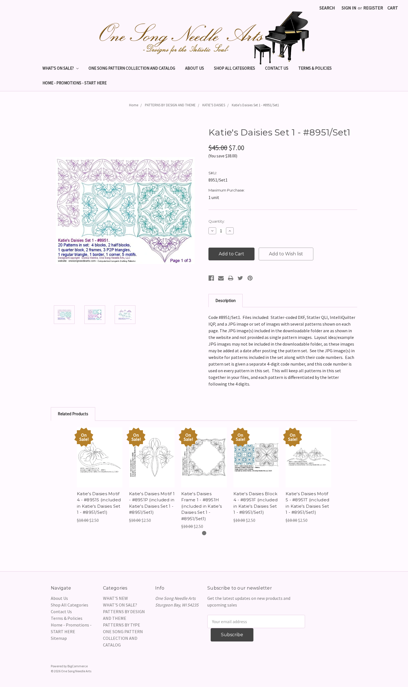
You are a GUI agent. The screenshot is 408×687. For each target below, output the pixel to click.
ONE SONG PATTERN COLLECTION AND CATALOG (132, 68)
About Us (194, 68)
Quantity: (216, 221)
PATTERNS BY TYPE (121, 625)
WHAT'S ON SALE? (58, 68)
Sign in (349, 8)
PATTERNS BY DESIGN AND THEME (170, 105)
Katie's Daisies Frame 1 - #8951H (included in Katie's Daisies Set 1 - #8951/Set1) (201, 506)
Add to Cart (99, 463)
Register (373, 8)
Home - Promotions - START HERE (74, 82)
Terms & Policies (315, 68)
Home (133, 105)
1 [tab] (204, 533)
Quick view (100, 452)
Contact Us (276, 68)
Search (327, 8)
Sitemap (59, 638)
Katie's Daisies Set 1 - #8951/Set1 (255, 105)
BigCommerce (77, 666)
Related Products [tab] (73, 413)
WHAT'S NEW (115, 598)
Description (225, 300)
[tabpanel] (100, 475)
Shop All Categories (234, 68)
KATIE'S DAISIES (213, 105)
